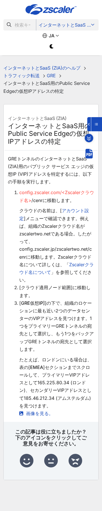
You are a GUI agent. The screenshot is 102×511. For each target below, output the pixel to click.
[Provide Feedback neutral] (51, 461)
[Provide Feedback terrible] (75, 461)
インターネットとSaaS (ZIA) (68, 25)
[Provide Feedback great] (26, 461)
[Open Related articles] (94, 124)
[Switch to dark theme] (51, 46)
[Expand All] (89, 138)
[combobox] (19, 25)
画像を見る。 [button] (39, 413)
